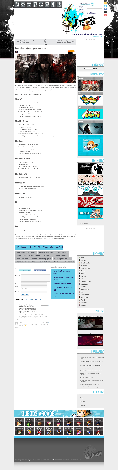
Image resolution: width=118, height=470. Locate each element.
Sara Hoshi (84, 303)
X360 (17, 6)
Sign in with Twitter (25, 270)
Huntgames (82, 398)
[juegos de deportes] (78, 422)
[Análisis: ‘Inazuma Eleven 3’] (90, 104)
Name (16, 283)
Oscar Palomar (85, 295)
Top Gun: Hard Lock (44, 262)
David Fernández (85, 263)
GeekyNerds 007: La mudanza (87, 377)
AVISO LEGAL (54, 437)
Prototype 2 (47, 256)
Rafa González (85, 297)
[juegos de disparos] (88, 422)
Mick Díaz (83, 287)
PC (47, 6)
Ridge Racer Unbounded (60, 256)
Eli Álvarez (20, 51)
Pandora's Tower (21, 256)
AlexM (82, 258)
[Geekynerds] (90, 218)
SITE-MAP (65, 437)
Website (17, 291)
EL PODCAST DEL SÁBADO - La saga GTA (89, 384)
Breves (24, 247)
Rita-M (83, 300)
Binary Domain (21, 253)
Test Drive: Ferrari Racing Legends (41, 259)
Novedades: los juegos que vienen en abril (31, 48)
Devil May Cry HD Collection (47, 253)
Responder (17, 319)
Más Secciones (84, 223)
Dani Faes (83, 260)
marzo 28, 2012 (44, 322)
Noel (82, 292)
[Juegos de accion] (19, 422)
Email (16, 286)
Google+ (24, 51)
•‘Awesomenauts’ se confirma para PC (63, 284)
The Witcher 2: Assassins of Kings (26, 262)
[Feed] (105, 3)
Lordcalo (83, 276)
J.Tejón (83, 271)
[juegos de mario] (39, 431)
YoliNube (83, 305)
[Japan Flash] (90, 185)
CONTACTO (48, 437)
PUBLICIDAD (60, 437)
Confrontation (32, 253)
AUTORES (70, 437)
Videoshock (82, 405)
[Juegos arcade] (29, 422)
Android (59, 6)
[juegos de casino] (49, 422)
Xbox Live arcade (69, 262)
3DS (35, 6)
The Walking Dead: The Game (62, 259)
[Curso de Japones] (90, 207)
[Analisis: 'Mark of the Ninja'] (90, 133)
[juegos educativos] (98, 422)
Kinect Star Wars (62, 253)
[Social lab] (90, 196)
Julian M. (83, 274)
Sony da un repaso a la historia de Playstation (91, 365)
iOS (53, 6)
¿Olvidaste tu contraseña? (92, 13)
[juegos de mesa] (49, 431)
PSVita (41, 6)
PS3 (23, 6)
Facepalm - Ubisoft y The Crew (87, 368)
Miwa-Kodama (85, 289)
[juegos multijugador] (68, 431)
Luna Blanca (84, 284)
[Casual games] (58, 422)
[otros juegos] (88, 431)
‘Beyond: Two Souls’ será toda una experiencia (91, 387)
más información (50, 460)
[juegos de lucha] (58, 431)
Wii (29, 6)
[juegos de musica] (78, 431)
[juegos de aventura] (39, 422)
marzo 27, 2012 (44, 305)
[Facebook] (105, 9)
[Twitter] (105, 6)
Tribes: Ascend (57, 262)
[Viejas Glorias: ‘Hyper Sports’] (90, 119)
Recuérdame (91, 12)
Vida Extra (82, 401)
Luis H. (83, 279)
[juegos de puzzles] (98, 431)
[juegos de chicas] (29, 431)
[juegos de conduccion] (68, 422)
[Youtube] (105, 14)
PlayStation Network (35, 256)
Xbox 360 (58, 247)
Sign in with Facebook (40, 270)
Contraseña (81, 9)
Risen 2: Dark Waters (22, 259)
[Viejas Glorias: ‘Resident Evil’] (90, 90)
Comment (17, 275)
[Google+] (105, 12)
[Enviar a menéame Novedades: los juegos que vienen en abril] (71, 51)
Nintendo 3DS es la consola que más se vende (91, 370)
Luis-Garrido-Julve (86, 282)
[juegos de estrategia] (19, 431)
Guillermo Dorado (85, 268)
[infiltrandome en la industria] (90, 173)
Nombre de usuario (81, 7)
